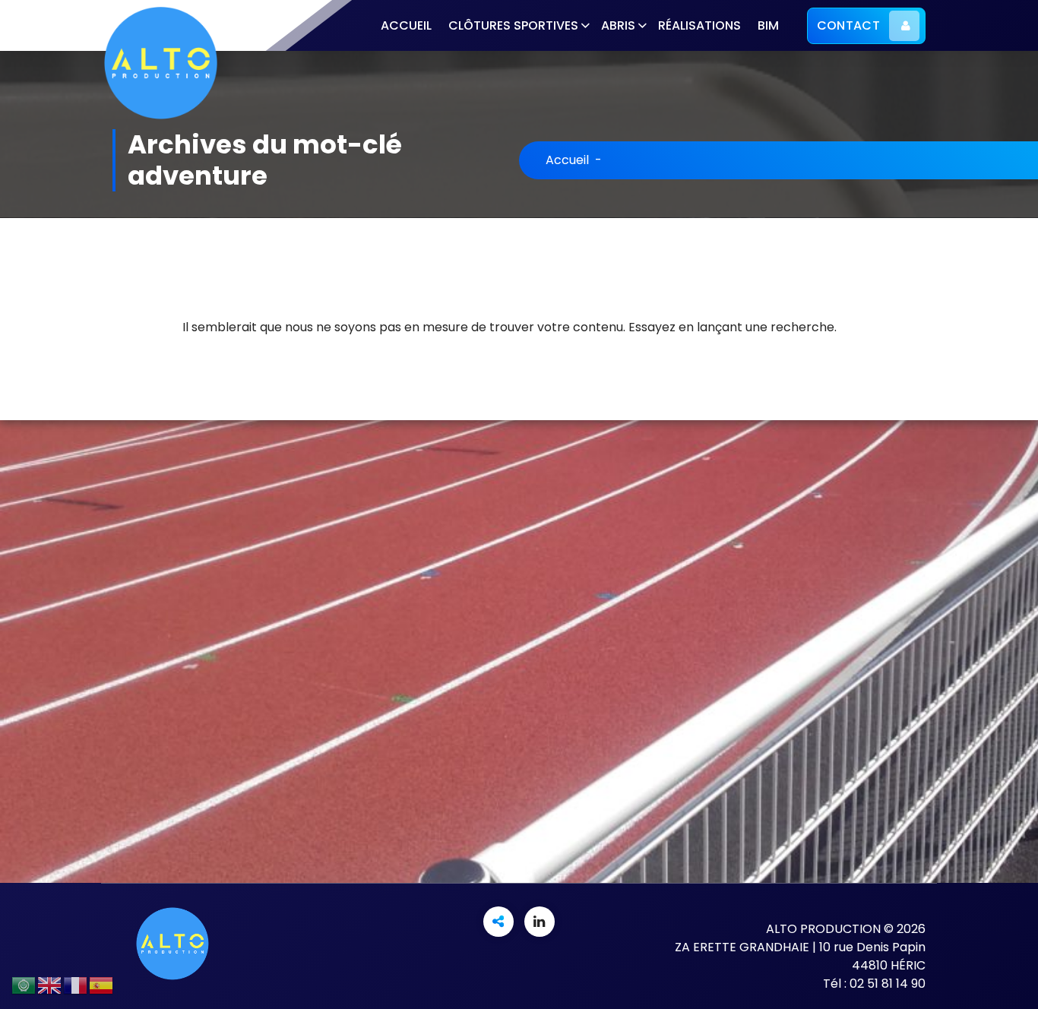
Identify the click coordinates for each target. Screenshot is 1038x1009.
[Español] (102, 984)
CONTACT (848, 25)
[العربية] (24, 984)
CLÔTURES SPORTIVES (513, 25)
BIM (768, 25)
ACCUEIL (406, 25)
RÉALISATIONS (699, 25)
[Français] (76, 984)
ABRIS (618, 25)
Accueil (567, 160)
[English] (50, 984)
